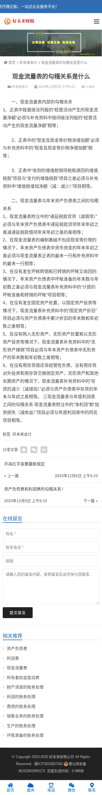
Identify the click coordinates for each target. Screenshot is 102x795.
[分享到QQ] (23, 449)
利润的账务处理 (21, 696)
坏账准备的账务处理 (25, 735)
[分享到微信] (33, 449)
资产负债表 (17, 648)
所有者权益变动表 (23, 677)
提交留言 (18, 612)
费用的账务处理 (21, 706)
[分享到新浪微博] (44, 449)
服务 (31, 790)
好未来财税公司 (61, 757)
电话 (51, 790)
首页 (12, 62)
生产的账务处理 (21, 725)
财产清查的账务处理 (25, 687)
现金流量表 (17, 667)
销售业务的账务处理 (25, 716)
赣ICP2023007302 (48, 764)
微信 (71, 790)
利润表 (13, 658)
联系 (92, 790)
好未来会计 (28, 62)
